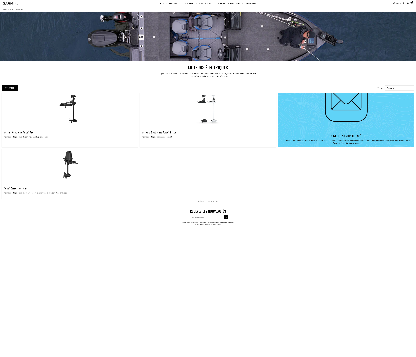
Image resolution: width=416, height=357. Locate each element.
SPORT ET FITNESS (186, 3)
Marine (5, 9)
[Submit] (226, 217)
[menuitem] (397, 3)
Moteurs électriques (16, 9)
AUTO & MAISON (219, 3)
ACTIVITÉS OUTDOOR (203, 3)
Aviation (239, 3)
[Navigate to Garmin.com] (10, 3)
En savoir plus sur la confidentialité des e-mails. (208, 224)
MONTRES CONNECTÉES (168, 3)
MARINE (231, 3)
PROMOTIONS (251, 3)
